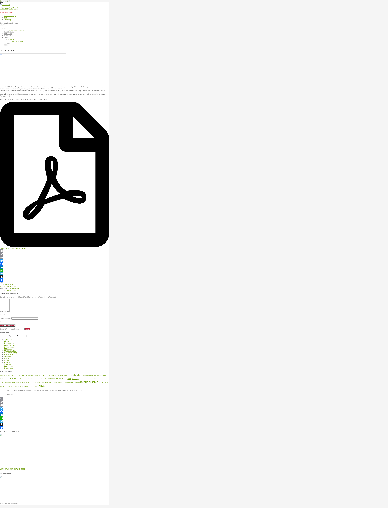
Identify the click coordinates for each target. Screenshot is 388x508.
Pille (78, 382)
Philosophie (66, 382)
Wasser (35, 386)
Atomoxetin (29, 375)
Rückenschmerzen (5, 386)
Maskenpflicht (31, 382)
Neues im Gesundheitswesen (16, 30)
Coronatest (51, 375)
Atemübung (22, 375)
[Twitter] (54, 260)
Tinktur (21, 386)
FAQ (9, 47)
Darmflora (60, 375)
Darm (55, 375)
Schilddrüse (15, 386)
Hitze (28, 378)
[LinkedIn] (54, 267)
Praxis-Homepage (10, 16)
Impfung (73, 378)
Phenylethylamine (57, 382)
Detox (72, 375)
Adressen (7, 43)
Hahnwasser (7, 378)
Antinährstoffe (14, 288)
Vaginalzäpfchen (28, 386)
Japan (80, 378)
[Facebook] (54, 264)
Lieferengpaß (15, 382)
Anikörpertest (15, 375)
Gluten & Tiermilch (17, 41)
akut (5, 18)
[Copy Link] (54, 254)
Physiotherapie (73, 382)
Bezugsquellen (9, 32)
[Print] (54, 251)
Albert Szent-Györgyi (5, 375)
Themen (6, 38)
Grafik (1, 378)
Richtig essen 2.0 (90, 382)
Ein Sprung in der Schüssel (12, 468)
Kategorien (3, 336)
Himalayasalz (23, 378)
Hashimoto (15, 378)
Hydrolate (64, 378)
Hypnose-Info (11, 290)
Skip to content (5, 1)
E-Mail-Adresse (5, 318)
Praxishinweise (8, 36)
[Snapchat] (54, 276)
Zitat (42, 386)
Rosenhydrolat (104, 382)
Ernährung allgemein (90, 375)
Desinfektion (66, 375)
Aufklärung (35, 375)
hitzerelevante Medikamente (38, 378)
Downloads (8, 34)
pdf (50, 382)
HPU (59, 379)
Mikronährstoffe (43, 382)
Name (2, 315)
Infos (5, 45)
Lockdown (22, 382)
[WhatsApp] (54, 270)
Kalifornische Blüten (88, 378)
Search (2, 329)
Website (2, 322)
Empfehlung (79, 375)
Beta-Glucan (43, 375)
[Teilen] (54, 280)
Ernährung (7, 20)
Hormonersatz (52, 379)
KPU (95, 378)
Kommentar (4, 311)
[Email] (54, 257)
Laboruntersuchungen (6, 382)
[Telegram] (54, 273)
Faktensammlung (101, 375)
